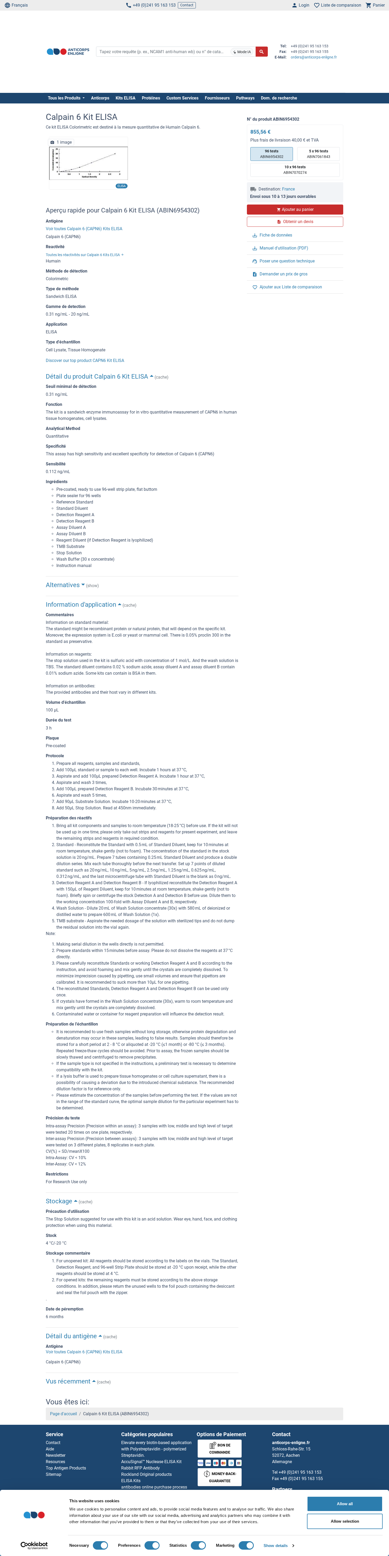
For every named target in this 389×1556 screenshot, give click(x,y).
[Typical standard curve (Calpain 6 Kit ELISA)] (88, 163)
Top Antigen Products (66, 1468)
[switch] (152, 1545)
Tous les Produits (65, 98)
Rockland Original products (146, 1474)
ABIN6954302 (271, 154)
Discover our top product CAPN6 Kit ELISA (85, 360)
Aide (50, 1448)
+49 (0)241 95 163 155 (301, 1478)
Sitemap (53, 1474)
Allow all (345, 1503)
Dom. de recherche (279, 98)
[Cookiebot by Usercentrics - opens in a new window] (34, 1546)
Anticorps (100, 98)
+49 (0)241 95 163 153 (154, 5)
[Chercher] (262, 52)
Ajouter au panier (298, 209)
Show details (276, 1545)
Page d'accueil (63, 1413)
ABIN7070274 (295, 170)
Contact (186, 5)
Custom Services (182, 98)
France (288, 189)
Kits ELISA (125, 98)
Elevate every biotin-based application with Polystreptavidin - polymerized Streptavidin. (156, 1449)
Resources (55, 1461)
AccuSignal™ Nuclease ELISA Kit (151, 1461)
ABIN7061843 (318, 154)
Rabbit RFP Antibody (140, 1468)
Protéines (151, 98)
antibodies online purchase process (154, 1487)
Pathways (245, 98)
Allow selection (345, 1521)
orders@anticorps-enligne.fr (314, 57)
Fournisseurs (217, 98)
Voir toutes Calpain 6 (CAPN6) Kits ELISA (84, 228)
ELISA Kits (131, 1480)
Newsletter (55, 1455)
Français (20, 5)
